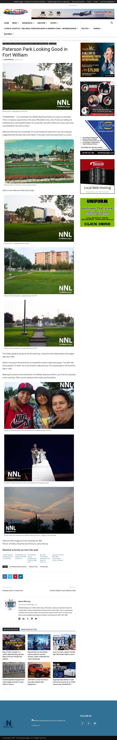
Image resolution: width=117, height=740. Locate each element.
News (14, 23)
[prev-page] (4, 688)
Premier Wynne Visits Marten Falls (63, 591)
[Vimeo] (33, 618)
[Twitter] (10, 576)
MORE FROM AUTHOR (29, 629)
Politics (84, 28)
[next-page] (7, 688)
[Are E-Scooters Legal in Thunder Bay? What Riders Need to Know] (64, 642)
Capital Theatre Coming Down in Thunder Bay (8, 556)
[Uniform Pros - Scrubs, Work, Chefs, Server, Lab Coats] (97, 212)
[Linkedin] (20, 576)
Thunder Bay (44, 566)
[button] (111, 23)
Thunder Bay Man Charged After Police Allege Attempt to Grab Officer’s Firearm (13, 682)
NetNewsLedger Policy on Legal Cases (59, 1)
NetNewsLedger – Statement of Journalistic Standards (29, 1)
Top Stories (53, 43)
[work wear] (97, 98)
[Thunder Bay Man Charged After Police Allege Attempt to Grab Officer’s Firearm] (14, 670)
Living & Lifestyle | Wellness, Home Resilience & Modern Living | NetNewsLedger (40, 28)
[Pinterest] (15, 576)
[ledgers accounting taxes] (97, 137)
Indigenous (27, 23)
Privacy (89, 1)
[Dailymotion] (20, 618)
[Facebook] (5, 576)
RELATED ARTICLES (11, 629)
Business (8, 34)
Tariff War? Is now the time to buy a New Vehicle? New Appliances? (38, 682)
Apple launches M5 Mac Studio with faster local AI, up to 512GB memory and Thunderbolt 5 (64, 682)
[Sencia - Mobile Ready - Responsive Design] (97, 176)
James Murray (9, 59)
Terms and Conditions (78, 1)
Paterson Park (33, 566)
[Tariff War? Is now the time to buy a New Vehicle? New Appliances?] (39, 670)
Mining (97, 28)
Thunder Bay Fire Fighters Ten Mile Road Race (20, 556)
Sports (53, 23)
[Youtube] (37, 618)
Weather (41, 23)
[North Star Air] (72, 14)
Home (6, 23)
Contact (95, 1)
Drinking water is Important (13, 591)
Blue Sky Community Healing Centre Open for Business (45, 558)
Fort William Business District (18, 566)
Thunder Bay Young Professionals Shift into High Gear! (32, 558)
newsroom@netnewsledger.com (53, 725)
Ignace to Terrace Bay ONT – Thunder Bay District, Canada (58, 557)
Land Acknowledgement (107, 1)
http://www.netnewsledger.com (27, 604)
